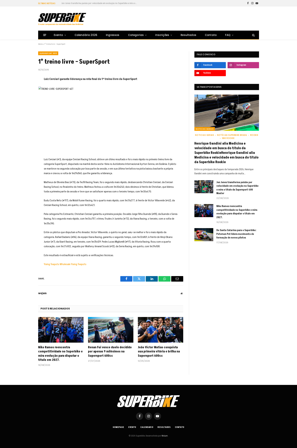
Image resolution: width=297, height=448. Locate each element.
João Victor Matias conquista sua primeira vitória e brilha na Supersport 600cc (159, 351)
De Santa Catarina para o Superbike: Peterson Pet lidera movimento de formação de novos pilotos (236, 233)
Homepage (118, 427)
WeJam (164, 435)
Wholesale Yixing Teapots (73, 264)
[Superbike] (62, 19)
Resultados (188, 35)
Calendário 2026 (86, 35)
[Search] (253, 35)
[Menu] (44, 34)
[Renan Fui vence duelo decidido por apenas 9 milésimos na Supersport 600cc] (110, 330)
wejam (42, 293)
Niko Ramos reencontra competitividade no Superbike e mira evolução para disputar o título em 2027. (60, 353)
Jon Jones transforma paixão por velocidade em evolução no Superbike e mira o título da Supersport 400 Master (100, 3)
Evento (58, 35)
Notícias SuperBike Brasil (232, 135)
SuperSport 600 (48, 53)
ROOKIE (254, 135)
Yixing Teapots (51, 264)
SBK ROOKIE (228, 138)
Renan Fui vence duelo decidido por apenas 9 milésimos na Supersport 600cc (110, 351)
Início (40, 44)
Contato (211, 35)
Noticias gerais (204, 129)
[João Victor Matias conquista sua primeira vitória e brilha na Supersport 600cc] (160, 330)
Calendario (146, 427)
